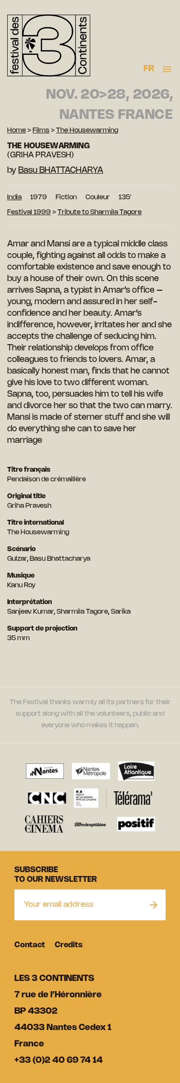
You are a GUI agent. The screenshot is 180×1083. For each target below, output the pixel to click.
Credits (69, 945)
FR (149, 69)
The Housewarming (87, 131)
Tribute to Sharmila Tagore (100, 212)
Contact (29, 945)
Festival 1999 (29, 212)
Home (16, 131)
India (14, 197)
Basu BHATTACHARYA (60, 170)
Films (41, 131)
